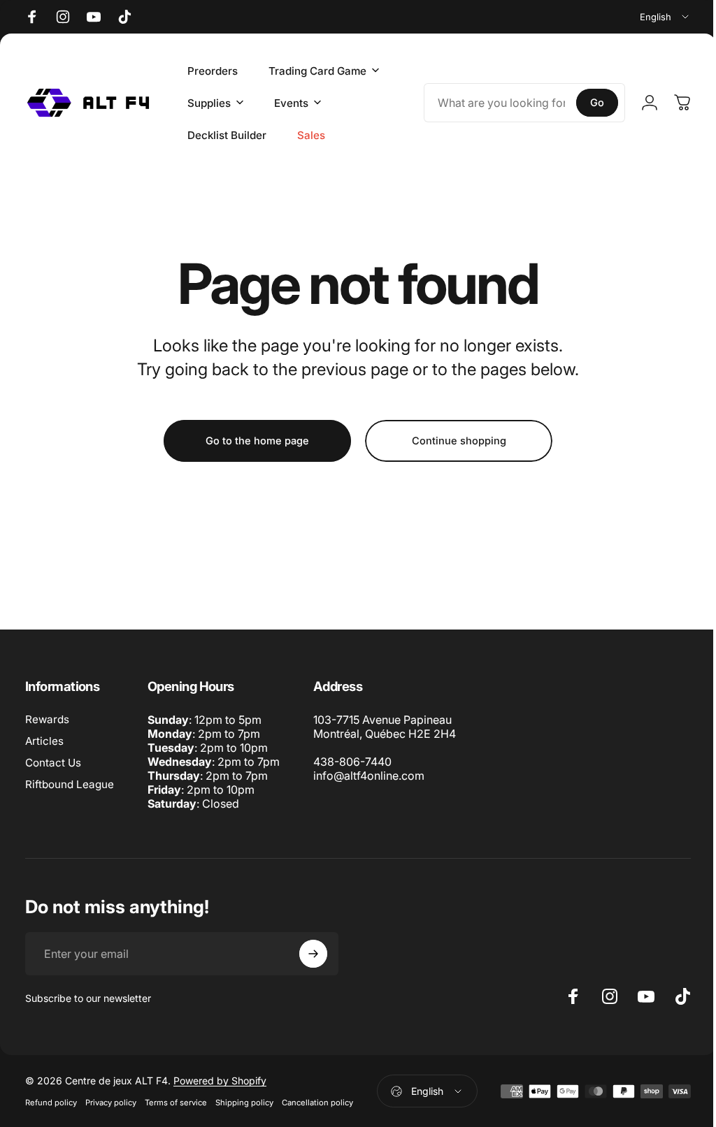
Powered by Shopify (219, 1113)
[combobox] (665, 17)
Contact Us (53, 794)
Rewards (47, 751)
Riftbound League (69, 816)
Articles (44, 773)
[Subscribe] (313, 986)
